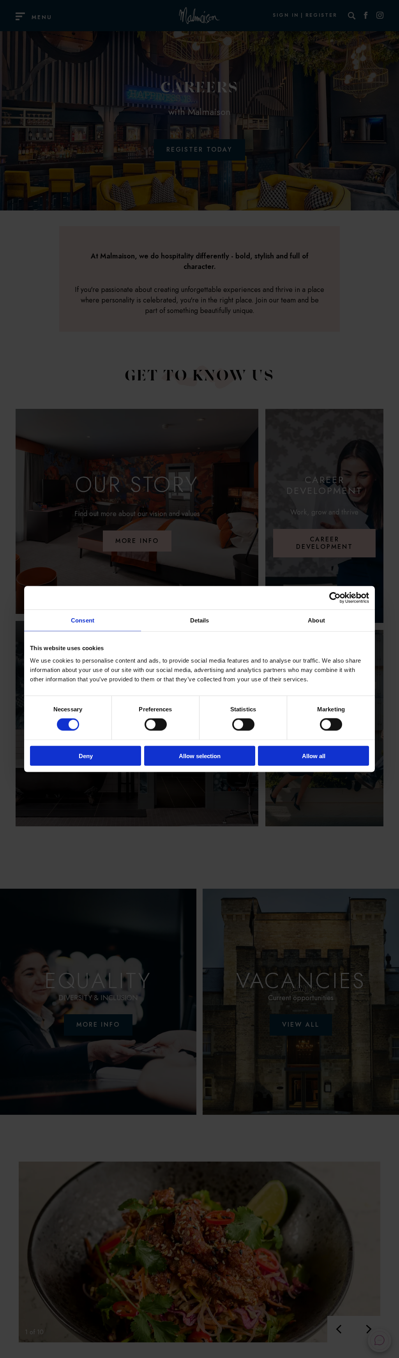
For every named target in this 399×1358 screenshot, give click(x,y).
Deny (86, 755)
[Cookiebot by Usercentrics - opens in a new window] (335, 598)
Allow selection (200, 755)
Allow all (313, 755)
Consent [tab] (82, 620)
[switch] (156, 724)
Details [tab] (199, 620)
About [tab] (316, 620)
